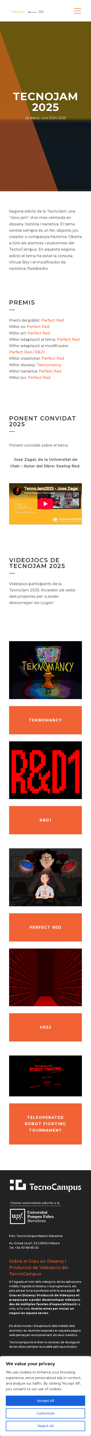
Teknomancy (49, 365)
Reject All (46, 1426)
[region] (45, 1396)
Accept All (45, 1401)
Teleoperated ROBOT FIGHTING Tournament (45, 1123)
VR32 (46, 1027)
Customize (46, 1413)
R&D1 (40, 352)
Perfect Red (52, 320)
